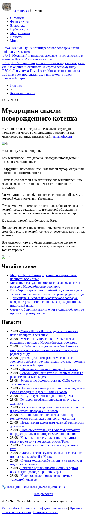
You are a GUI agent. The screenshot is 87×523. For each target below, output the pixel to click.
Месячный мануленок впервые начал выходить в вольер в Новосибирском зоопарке (42, 57)
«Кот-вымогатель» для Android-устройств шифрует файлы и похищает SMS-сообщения (45, 432)
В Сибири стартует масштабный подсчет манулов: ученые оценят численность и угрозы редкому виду (43, 65)
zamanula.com (62, 136)
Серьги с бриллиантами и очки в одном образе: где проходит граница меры (44, 470)
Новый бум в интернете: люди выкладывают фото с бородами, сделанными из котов (47, 390)
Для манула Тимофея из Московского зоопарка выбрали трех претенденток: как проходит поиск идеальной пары (41, 74)
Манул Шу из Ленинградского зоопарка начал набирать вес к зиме (44, 333)
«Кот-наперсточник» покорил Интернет (49, 369)
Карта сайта (10, 508)
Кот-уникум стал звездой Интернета (46, 396)
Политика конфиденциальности (44, 508)
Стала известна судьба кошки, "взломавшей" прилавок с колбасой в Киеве (47, 454)
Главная (16, 85)
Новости (16, 37)
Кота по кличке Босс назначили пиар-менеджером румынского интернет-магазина (42, 416)
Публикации (19, 29)
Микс (14, 40)
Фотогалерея (19, 21)
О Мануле (17, 18)
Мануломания (20, 33)
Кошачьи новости (22, 93)
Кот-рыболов (43, 494)
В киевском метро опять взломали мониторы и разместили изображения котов (47, 409)
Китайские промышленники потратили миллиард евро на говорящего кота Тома (44, 439)
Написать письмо (45, 512)
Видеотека (17, 25)
